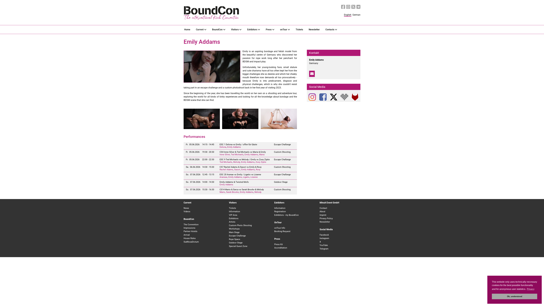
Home (187, 29)
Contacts (329, 29)
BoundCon (217, 29)
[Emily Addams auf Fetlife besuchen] (355, 97)
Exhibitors (252, 29)
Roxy (258, 169)
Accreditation (280, 247)
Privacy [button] (530, 289)
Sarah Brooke (232, 192)
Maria (261, 154)
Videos (187, 211)
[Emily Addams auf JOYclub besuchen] (344, 97)
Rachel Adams (226, 169)
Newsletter (314, 29)
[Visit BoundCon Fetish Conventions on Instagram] (348, 7)
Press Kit (278, 244)
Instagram (324, 238)
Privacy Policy (326, 218)
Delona (223, 147)
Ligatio (246, 177)
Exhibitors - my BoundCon (286, 215)
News (186, 208)
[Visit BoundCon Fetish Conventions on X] (353, 7)
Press (269, 29)
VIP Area (233, 215)
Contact (323, 208)
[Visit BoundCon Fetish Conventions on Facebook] (343, 7)
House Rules (190, 238)
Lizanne (254, 177)
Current (200, 29)
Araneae (223, 177)
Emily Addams (234, 147)
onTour (283, 29)
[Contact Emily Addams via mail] (312, 74)
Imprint (323, 215)
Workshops (234, 229)
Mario (222, 192)
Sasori (237, 169)
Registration (280, 211)
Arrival (187, 235)
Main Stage (234, 232)
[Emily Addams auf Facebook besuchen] (323, 97)
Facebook (324, 235)
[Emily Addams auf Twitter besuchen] (333, 97)
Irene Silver (225, 154)
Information (234, 211)
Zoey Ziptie (261, 162)
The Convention (191, 224)
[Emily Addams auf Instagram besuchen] (312, 97)
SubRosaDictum (191, 242)
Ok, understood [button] (514, 296)
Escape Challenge (237, 235)
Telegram (324, 248)
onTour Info (279, 228)
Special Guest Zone (238, 246)
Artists (232, 222)
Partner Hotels (190, 231)
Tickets (299, 29)
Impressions (189, 228)
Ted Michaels (237, 154)
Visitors (235, 29)
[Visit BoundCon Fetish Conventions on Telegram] (358, 7)
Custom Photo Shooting (240, 225)
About (322, 211)
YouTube (324, 245)
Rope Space (234, 239)
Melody (236, 162)
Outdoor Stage (236, 242)
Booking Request (282, 231)
